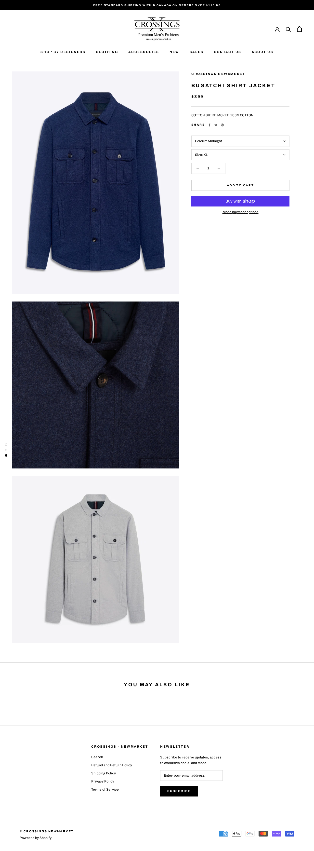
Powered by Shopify (36, 838)
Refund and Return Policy (111, 765)
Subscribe (179, 791)
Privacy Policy (102, 781)
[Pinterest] (222, 125)
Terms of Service (105, 789)
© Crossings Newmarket (47, 831)
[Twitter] (215, 125)
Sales (197, 52)
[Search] (288, 29)
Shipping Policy (103, 773)
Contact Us (227, 52)
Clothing (107, 52)
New (174, 52)
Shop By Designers (62, 52)
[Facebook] (209, 125)
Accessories (143, 52)
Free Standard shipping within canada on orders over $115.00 (157, 5)
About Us (263, 52)
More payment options (240, 212)
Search (97, 757)
